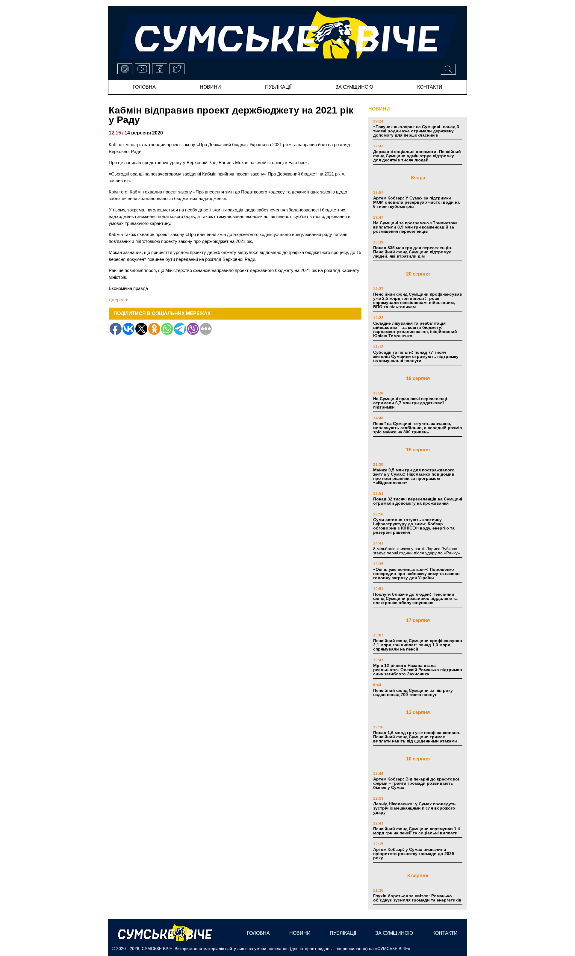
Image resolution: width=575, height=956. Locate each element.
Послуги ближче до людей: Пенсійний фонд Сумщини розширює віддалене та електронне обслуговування (415, 598)
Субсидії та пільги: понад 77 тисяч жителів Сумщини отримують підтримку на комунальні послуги (416, 356)
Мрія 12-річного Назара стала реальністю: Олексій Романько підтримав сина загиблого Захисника (417, 669)
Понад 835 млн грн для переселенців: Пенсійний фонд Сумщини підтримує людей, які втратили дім (413, 251)
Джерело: (118, 299)
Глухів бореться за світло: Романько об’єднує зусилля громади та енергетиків (417, 897)
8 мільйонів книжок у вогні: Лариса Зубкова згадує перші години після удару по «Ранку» (417, 550)
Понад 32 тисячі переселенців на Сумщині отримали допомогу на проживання (417, 501)
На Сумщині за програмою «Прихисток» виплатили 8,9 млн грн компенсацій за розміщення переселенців (415, 227)
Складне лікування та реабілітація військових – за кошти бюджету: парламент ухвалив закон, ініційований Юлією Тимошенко (415, 329)
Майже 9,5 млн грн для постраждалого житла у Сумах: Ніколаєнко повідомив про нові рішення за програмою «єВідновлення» (414, 476)
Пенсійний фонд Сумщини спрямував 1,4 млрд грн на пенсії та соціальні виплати (416, 830)
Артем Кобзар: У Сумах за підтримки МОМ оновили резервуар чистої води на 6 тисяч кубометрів (416, 202)
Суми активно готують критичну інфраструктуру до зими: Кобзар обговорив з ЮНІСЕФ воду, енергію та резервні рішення (414, 526)
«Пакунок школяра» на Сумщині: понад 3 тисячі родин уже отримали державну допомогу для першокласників (416, 130)
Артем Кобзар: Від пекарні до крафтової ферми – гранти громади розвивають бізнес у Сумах (416, 783)
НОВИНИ (379, 108)
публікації (278, 87)
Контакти (429, 87)
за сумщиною (354, 87)
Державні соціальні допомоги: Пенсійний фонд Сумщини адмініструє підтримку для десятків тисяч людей (417, 155)
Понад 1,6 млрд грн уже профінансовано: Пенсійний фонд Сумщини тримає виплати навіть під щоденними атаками (417, 736)
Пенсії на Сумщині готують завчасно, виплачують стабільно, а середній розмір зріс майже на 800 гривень (417, 427)
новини (210, 87)
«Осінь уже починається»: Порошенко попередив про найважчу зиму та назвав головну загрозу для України (416, 573)
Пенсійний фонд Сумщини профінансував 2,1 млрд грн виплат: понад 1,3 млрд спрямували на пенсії (417, 644)
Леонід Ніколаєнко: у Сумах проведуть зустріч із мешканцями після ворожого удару (414, 808)
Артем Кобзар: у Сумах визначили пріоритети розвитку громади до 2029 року (413, 853)
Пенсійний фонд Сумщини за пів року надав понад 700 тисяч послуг (413, 692)
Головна (144, 87)
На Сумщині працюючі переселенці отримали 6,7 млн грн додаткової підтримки (410, 402)
